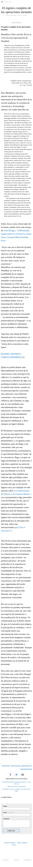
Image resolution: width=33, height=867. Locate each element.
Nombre (5, 806)
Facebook (10, 774)
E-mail (8, 812)
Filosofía (24, 15)
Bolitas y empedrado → (22, 842)
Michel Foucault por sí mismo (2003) (16, 786)
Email (22, 774)
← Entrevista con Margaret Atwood (9, 844)
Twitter (16, 774)
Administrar (27, 860)
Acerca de (5, 860)
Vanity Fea (8, 2)
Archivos (16, 860)
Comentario (6, 818)
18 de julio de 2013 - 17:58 (13, 15)
